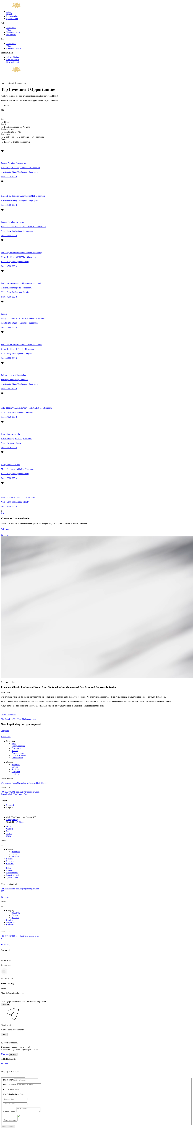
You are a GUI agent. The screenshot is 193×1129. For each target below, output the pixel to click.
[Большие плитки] (2, 148)
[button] (3, 1021)
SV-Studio (20, 822)
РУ (2, 891)
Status (4, 139)
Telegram (5, 529)
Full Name (8, 1080)
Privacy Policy (12, 819)
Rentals (9, 14)
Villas (8, 30)
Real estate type (8, 129)
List (7, 831)
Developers (11, 35)
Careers (15, 767)
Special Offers (12, 18)
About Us (16, 764)
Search (9, 833)
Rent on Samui (12, 62)
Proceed (4, 1063)
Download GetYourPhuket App (14, 794)
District (4, 124)
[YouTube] (13, 798)
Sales (8, 11)
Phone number (9, 1085)
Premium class (12, 16)
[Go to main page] (11, 7)
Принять (5, 1054)
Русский (10, 805)
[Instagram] (3, 798)
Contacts (15, 774)
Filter (6, 105)
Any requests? (9, 1111)
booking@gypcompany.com (27, 792)
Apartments (11, 27)
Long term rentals (13, 48)
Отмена (13, 1054)
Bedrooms (5, 134)
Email (6, 1089)
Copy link (5, 1004)
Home (8, 826)
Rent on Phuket (12, 59)
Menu (8, 836)
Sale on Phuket (12, 57)
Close (4, 1034)
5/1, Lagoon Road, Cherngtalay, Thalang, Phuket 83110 (24, 783)
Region (4, 119)
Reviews (15, 856)
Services (15, 769)
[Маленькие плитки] (2, 145)
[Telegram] (6, 798)
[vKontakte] (10, 798)
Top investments (13, 32)
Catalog (9, 829)
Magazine (16, 771)
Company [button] (10, 849)
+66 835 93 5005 (8, 792)
